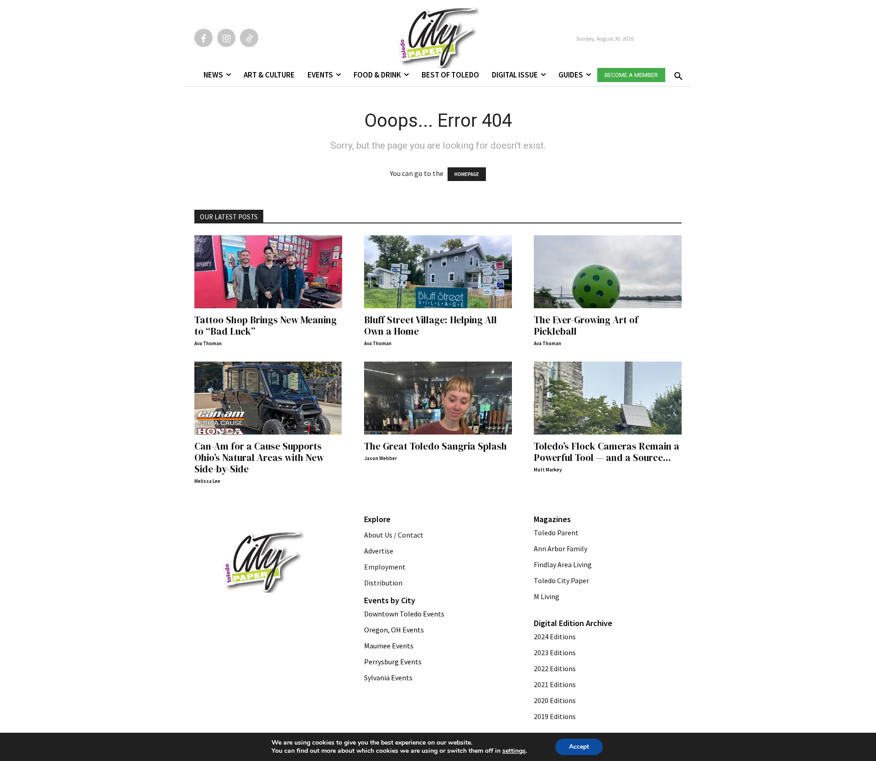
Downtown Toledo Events (404, 613)
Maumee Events (388, 645)
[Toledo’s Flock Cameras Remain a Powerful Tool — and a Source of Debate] (608, 398)
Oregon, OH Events (394, 629)
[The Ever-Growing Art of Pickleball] (608, 271)
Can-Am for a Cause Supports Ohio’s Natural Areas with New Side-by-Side (259, 458)
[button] (676, 73)
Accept (579, 746)
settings (514, 751)
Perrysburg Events (393, 661)
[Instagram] (226, 38)
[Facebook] (203, 38)
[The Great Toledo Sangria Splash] (438, 398)
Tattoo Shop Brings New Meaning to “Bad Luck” (265, 325)
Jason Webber (380, 458)
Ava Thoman (208, 343)
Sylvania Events (388, 677)
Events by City (389, 600)
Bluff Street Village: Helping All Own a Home (430, 325)
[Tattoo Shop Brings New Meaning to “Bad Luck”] (268, 271)
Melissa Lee (207, 481)
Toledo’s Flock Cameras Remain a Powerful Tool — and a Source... (606, 452)
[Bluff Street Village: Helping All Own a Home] (438, 271)
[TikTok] (249, 38)
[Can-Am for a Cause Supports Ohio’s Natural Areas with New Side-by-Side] (268, 398)
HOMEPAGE (466, 174)
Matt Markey (548, 469)
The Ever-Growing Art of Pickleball (586, 325)
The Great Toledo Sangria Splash (435, 446)
